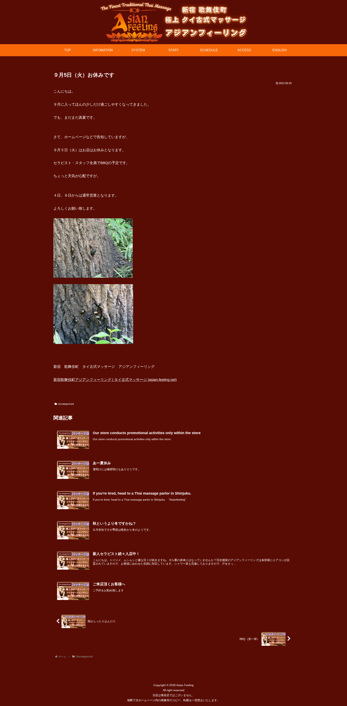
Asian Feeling (185, 685)
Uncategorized (66, 404)
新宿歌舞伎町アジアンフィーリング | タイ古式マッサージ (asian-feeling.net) (115, 380)
